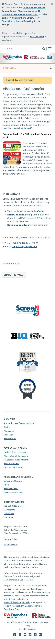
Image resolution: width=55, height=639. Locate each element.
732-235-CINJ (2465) (13, 505)
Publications (10, 438)
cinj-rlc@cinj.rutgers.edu (24, 246)
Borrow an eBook (16, 214)
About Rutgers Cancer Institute (19, 423)
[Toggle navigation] (49, 49)
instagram (35, 634)
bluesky (25, 634)
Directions (9, 513)
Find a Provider (11, 463)
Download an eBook (18, 225)
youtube (40, 634)
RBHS (6, 484)
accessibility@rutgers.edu (17, 602)
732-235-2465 (37, 36)
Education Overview (13, 480)
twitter (20, 634)
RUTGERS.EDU (11, 488)
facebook (14, 634)
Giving (7, 427)
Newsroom (9, 431)
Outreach (8, 434)
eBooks (40, 211)
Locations (8, 517)
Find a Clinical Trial (13, 467)
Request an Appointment (16, 459)
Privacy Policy (10, 539)
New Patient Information (16, 456)
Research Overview (13, 492)
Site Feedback (10, 544)
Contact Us (9, 509)
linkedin (30, 634)
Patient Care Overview (15, 452)
